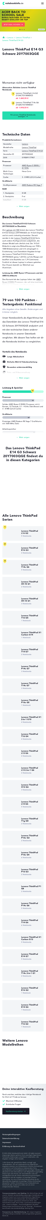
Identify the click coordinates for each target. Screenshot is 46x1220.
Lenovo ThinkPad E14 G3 (12, 40)
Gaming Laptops (9, 501)
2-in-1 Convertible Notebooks (14, 492)
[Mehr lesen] (23, 206)
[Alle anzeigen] (23, 378)
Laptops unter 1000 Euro (12, 505)
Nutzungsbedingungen (11, 1134)
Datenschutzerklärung (10, 1138)
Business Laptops (9, 488)
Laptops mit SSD (13, 230)
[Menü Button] (42, 3)
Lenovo (10, 37)
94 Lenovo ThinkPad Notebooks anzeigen (23, 116)
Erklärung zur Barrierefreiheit (13, 1146)
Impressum (6, 1142)
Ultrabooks (7, 483)
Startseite (3, 37)
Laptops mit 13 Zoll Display (13, 496)
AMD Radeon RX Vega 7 (32, 185)
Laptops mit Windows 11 (12, 474)
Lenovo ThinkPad (23, 37)
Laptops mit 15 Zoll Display (13, 479)
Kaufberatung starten (14, 1111)
